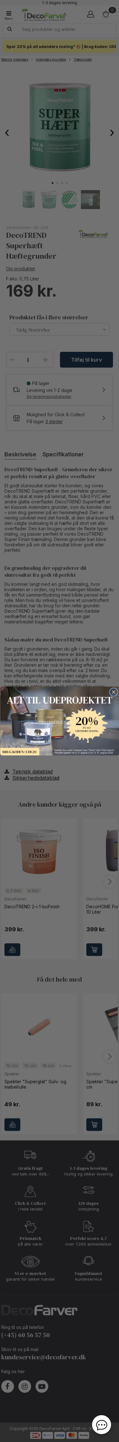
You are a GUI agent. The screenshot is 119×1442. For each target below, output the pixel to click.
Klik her (59, 721)
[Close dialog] (113, 692)
